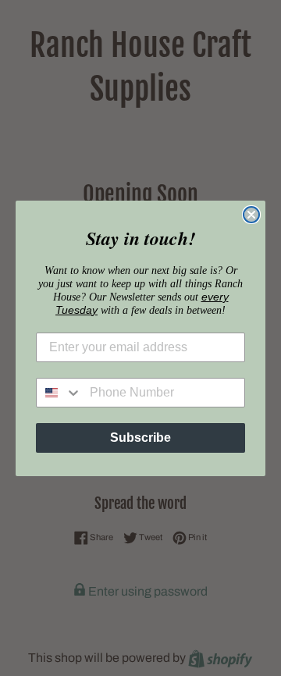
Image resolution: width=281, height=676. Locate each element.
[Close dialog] (251, 214)
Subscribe (140, 437)
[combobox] (59, 393)
